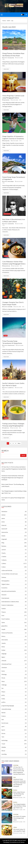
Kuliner (3, 650)
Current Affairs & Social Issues (10, 574)
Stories (3, 733)
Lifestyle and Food (6, 664)
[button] (2, 14)
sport (3, 726)
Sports (3, 730)
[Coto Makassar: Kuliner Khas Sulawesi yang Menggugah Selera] (14, 248)
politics (4, 702)
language (4, 653)
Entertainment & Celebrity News (10, 601)
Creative (4, 556)
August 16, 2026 (18, 821)
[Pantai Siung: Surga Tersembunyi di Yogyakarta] (14, 163)
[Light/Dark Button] (22, 14)
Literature (4, 667)
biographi (6, 130)
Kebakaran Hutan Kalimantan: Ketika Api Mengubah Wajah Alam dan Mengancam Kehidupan (13, 477)
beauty (3, 535)
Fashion (4, 608)
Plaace (3, 691)
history (3, 636)
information (5, 639)
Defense (4, 577)
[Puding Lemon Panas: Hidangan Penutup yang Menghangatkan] (14, 410)
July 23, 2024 (19, 387)
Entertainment (7, 213)
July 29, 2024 (15, 140)
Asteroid (4, 525)
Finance (4, 612)
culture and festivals (7, 570)
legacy (3, 657)
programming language (8, 705)
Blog (3, 542)
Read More (6, 69)
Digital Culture (5, 584)
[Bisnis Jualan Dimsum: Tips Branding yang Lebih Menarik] (7, 793)
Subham (5, 57)
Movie (3, 678)
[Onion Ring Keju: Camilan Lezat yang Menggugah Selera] (14, 82)
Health (3, 629)
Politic (3, 698)
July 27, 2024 (19, 223)
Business (4, 546)
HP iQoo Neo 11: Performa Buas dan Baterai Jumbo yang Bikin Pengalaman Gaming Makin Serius (14, 469)
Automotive (5, 532)
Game (3, 622)
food (5, 90)
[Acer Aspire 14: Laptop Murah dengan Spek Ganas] (7, 818)
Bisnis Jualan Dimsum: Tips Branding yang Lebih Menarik (19, 793)
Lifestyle (4, 660)
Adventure (4, 511)
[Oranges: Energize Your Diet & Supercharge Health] (14, 289)
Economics (4, 587)
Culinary (6, 256)
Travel (5, 47)
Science (4, 716)
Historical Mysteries (7, 632)
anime (3, 518)
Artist (3, 522)
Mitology (4, 674)
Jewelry (4, 643)
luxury (3, 671)
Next (19, 443)
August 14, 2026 (18, 833)
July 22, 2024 (15, 427)
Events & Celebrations (7, 605)
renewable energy (6, 709)
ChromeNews (13, 842)
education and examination (9, 591)
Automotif (4, 528)
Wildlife (4, 747)
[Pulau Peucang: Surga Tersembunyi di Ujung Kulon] (14, 327)
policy (3, 695)
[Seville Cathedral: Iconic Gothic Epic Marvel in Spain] (14, 370)
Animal (3, 515)
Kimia (3, 646)
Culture (4, 567)
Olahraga (4, 685)
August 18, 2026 (18, 797)
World (3, 750)
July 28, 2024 (19, 181)
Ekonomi (4, 594)
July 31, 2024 (19, 57)
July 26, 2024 (15, 266)
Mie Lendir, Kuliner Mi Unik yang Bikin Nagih (19, 830)
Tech (3, 737)
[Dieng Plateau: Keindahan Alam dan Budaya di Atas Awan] (14, 40)
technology (5, 740)
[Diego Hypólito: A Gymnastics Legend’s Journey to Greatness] (14, 123)
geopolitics (5, 626)
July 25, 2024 (18, 306)
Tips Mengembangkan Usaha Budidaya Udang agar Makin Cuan (19, 805)
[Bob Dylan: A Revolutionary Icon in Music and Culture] (14, 206)
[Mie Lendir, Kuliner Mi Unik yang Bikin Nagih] (7, 830)
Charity (4, 553)
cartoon (4, 549)
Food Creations (6, 619)
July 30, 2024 (15, 100)
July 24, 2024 (20, 345)
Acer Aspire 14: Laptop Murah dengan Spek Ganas (19, 818)
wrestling (4, 754)
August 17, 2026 (18, 809)
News (3, 681)
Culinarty (4, 560)
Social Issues (5, 723)
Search (5, 450)
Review (3, 712)
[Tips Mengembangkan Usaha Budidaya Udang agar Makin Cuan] (7, 806)
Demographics (5, 580)
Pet (2, 688)
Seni (3, 719)
